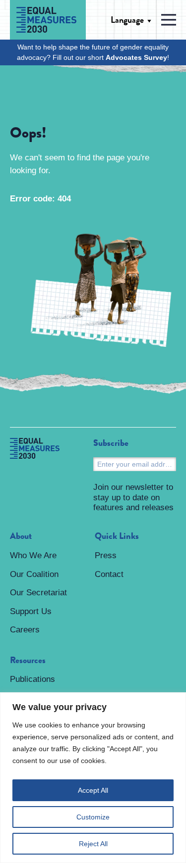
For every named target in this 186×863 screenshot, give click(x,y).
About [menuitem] (21, 536)
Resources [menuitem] (28, 660)
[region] (93, 777)
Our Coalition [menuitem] (34, 574)
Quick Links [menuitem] (117, 536)
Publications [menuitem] (32, 679)
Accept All (93, 790)
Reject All (93, 844)
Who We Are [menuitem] (33, 555)
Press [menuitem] (106, 555)
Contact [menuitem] (109, 574)
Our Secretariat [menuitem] (38, 592)
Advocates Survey (136, 57)
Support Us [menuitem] (31, 611)
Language (127, 19)
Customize (93, 817)
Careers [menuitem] (25, 629)
